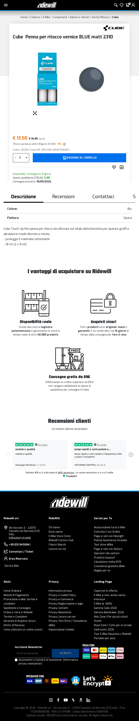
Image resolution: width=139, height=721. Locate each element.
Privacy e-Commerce (61, 599)
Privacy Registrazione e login (66, 603)
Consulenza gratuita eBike (109, 566)
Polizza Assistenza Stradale (110, 540)
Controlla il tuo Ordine (107, 532)
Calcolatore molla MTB (107, 562)
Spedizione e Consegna (17, 608)
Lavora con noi (57, 549)
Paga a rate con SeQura (108, 549)
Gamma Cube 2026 (105, 608)
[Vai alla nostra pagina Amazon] (81, 700)
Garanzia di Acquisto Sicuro (20, 621)
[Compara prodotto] (122, 167)
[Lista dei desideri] (121, 5)
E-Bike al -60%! (103, 603)
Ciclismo (35, 17)
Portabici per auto (104, 638)
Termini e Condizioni (15, 616)
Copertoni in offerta (105, 591)
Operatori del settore (106, 553)
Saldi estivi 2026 (104, 629)
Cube (115, 17)
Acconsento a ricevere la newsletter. (48, 661)
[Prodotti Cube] (114, 28)
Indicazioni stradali (20, 537)
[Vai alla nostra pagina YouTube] (66, 700)
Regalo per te (102, 570)
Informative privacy (60, 591)
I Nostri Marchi (57, 544)
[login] (133, 5)
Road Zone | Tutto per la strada (113, 625)
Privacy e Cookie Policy (62, 595)
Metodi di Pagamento (16, 595)
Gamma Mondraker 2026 (109, 612)
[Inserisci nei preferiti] (115, 167)
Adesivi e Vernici (79, 17)
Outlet (98, 621)
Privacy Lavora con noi (62, 616)
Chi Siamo (54, 527)
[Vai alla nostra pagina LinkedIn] (88, 700)
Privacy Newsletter (60, 612)
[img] (64, 144)
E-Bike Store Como (60, 536)
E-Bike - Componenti (55, 17)
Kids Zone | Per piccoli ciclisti (111, 616)
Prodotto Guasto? (104, 557)
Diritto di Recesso (14, 625)
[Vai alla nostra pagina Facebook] (58, 700)
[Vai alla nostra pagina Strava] (73, 700)
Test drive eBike (103, 544)
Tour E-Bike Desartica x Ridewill (112, 634)
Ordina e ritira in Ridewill (18, 612)
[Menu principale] (6, 5)
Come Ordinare (12, 591)
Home (24, 17)
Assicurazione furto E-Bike (109, 527)
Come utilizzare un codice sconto (23, 629)
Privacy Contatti (58, 608)
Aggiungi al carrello (82, 158)
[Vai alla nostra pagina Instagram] (51, 700)
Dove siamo (56, 532)
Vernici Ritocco (100, 17)
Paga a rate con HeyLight (109, 536)
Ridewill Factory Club (61, 540)
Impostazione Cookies (61, 629)
